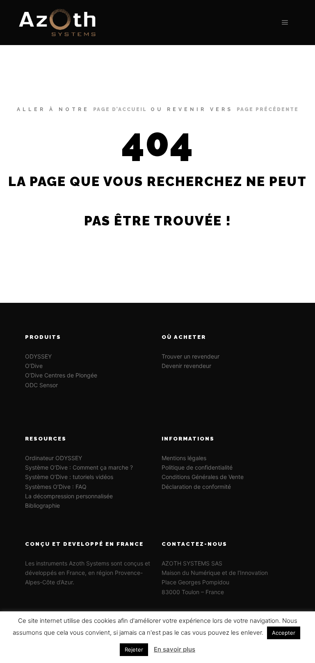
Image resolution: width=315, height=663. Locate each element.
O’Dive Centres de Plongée (62, 375)
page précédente (268, 109)
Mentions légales (184, 457)
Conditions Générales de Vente (203, 476)
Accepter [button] (283, 632)
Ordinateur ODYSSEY (53, 457)
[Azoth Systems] (57, 22)
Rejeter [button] (134, 649)
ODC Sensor (41, 384)
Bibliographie (42, 505)
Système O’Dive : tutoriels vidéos (69, 476)
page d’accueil (120, 109)
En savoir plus (174, 649)
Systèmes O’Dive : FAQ (56, 486)
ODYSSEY (38, 356)
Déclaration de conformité (196, 486)
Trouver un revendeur (191, 356)
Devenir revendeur (186, 365)
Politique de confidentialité (197, 467)
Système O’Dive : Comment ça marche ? (79, 467)
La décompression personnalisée (69, 496)
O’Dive (34, 365)
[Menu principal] (285, 22)
